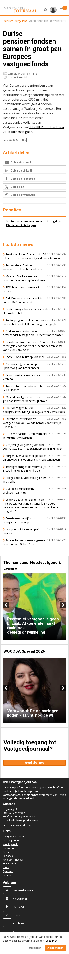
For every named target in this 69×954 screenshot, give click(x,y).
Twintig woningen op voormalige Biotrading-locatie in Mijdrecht (24, 468)
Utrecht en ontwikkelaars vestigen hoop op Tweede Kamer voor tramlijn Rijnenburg (32, 422)
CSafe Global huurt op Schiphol (25, 357)
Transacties (9, 863)
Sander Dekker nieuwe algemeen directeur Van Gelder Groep (24, 542)
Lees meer (52, 940)
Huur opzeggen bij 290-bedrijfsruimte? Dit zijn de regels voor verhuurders (34, 410)
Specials (8, 871)
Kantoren (8, 848)
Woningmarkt (10, 844)
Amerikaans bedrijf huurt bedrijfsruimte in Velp (19, 520)
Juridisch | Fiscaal (13, 859)
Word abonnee (34, 762)
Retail (6, 852)
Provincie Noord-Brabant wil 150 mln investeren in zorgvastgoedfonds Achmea (31, 256)
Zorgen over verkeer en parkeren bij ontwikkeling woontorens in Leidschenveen (31, 457)
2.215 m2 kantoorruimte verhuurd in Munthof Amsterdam (25, 435)
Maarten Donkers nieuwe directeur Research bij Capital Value (24, 278)
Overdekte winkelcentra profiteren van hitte (19, 490)
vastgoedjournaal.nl (24, 890)
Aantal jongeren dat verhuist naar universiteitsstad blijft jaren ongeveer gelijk (29, 322)
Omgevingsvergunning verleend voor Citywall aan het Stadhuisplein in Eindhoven (32, 446)
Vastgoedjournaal (13, 836)
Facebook (18, 923)
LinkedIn (18, 915)
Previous (6, 605)
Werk (6, 867)
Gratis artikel (16, 139)
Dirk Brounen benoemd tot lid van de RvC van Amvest (23, 300)
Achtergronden (11, 840)
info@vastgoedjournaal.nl (26, 820)
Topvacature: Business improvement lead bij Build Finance (24, 267)
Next (63, 605)
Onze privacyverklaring (17, 825)
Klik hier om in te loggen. (21, 225)
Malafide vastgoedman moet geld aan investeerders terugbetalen (25, 399)
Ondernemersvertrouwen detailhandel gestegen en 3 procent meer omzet (33, 333)
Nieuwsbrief (20, 898)
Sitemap (7, 875)
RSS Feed (18, 907)
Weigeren (35, 948)
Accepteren (55, 948)
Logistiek (8, 856)
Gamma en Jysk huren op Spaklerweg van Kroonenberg (21, 366)
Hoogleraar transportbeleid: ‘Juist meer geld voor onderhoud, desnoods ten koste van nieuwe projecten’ (32, 346)
